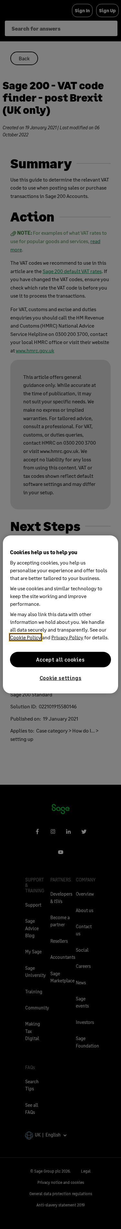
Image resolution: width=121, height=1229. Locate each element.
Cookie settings (61, 678)
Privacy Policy (67, 637)
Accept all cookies (60, 659)
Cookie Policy (25, 637)
